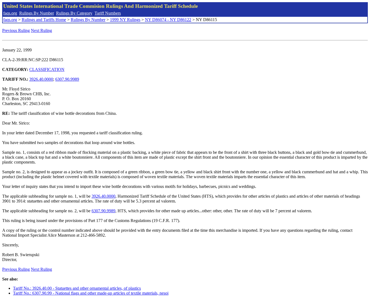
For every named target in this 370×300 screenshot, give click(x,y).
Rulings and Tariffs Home (44, 19)
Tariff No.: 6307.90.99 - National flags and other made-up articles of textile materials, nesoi (90, 293)
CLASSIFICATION (46, 69)
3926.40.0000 (41, 79)
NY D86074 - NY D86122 (168, 19)
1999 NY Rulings (125, 19)
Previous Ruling (16, 30)
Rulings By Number (36, 13)
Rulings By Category (74, 13)
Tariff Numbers (108, 13)
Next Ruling (41, 30)
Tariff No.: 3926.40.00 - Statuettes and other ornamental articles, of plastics (77, 288)
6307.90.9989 (67, 79)
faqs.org (10, 13)
